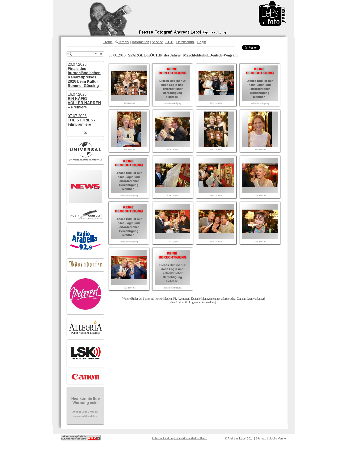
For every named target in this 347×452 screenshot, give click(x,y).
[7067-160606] (216, 146)
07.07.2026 (81, 120)
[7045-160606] (129, 100)
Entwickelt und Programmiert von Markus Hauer (179, 438)
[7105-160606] (216, 192)
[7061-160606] (129, 146)
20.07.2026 (84, 75)
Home (108, 42)
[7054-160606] (216, 100)
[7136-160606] (216, 238)
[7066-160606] (172, 146)
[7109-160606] (260, 192)
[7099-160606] (172, 192)
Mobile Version (278, 438)
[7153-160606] (129, 284)
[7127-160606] (172, 238)
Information (140, 42)
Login (201, 42)
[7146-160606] (260, 238)
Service (157, 42)
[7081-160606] (260, 146)
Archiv (123, 42)
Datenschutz (185, 42)
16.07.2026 (84, 100)
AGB (169, 42)
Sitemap (261, 438)
